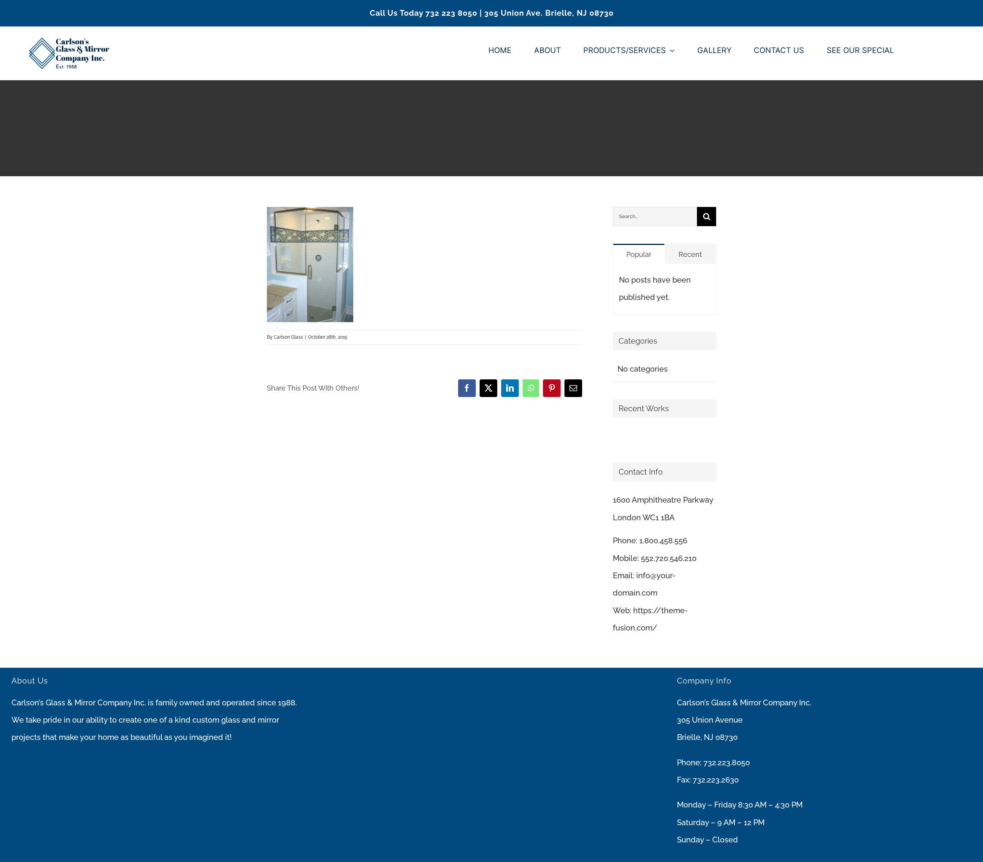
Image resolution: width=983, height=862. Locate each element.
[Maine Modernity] (616, 438)
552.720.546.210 (669, 558)
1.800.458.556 (663, 540)
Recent (690, 254)
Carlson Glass (288, 337)
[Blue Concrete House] (622, 438)
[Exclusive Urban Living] (619, 438)
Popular (638, 254)
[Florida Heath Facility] (613, 438)
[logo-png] (69, 30)
